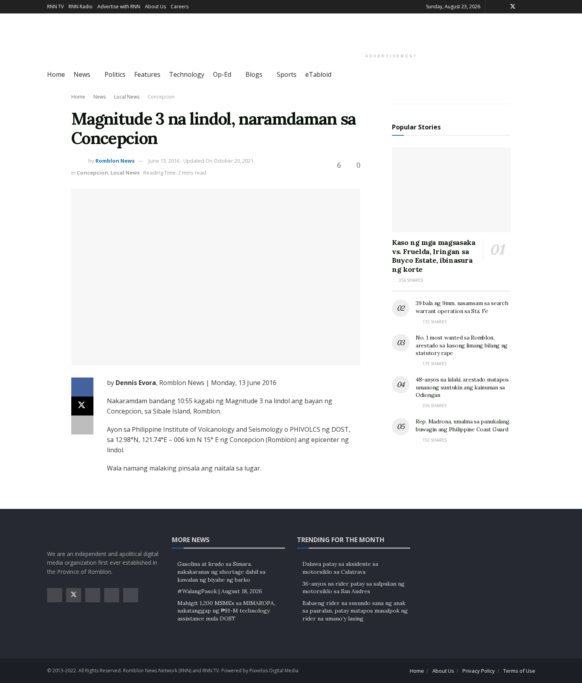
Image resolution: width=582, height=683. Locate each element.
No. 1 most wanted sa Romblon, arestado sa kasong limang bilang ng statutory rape (462, 345)
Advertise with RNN (118, 6)
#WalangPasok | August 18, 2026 (219, 591)
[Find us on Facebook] (502, 6)
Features (147, 74)
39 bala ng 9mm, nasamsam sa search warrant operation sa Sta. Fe (462, 307)
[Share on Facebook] (82, 387)
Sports (287, 74)
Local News (126, 96)
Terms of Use (519, 670)
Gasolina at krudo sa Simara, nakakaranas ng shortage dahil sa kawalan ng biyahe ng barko (221, 571)
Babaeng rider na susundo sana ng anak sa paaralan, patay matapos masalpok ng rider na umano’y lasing (355, 611)
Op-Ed (222, 74)
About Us (155, 6)
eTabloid (318, 74)
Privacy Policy (478, 670)
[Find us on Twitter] (512, 6)
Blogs (253, 74)
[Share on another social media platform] (82, 424)
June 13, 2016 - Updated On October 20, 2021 (200, 160)
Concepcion (161, 96)
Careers (179, 6)
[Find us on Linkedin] (130, 595)
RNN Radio (80, 6)
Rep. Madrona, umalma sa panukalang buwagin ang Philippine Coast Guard (462, 425)
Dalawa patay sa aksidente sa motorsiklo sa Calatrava (340, 567)
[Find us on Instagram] (523, 6)
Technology (186, 74)
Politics (115, 74)
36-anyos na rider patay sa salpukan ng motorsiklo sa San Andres (353, 587)
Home (56, 74)
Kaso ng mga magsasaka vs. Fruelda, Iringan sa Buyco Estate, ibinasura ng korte (433, 256)
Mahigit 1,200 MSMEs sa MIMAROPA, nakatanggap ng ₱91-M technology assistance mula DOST (226, 611)
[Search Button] (532, 75)
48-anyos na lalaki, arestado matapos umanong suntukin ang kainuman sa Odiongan (462, 387)
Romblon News (115, 160)
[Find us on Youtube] (533, 6)
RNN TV (55, 6)
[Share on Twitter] (82, 406)
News (82, 74)
